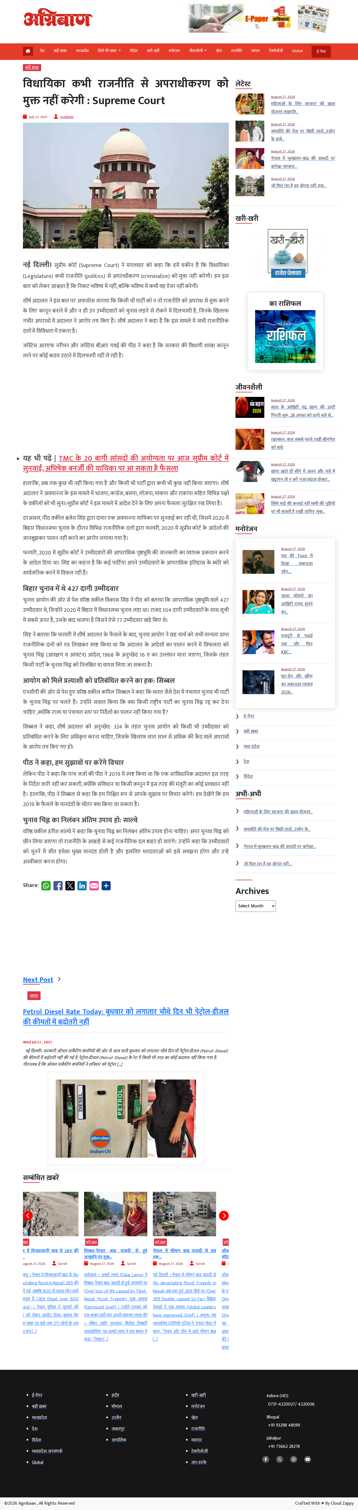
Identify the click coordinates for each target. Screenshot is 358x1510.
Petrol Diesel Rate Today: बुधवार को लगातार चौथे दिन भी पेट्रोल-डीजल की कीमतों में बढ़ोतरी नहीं (126, 1017)
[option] (57, 1267)
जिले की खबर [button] (107, 51)
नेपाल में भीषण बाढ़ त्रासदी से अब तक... (126, 1254)
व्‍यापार (255, 51)
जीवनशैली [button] (196, 51)
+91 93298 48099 (284, 1425)
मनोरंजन (174, 51)
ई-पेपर (321, 51)
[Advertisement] (126, 404)
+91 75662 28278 (284, 1446)
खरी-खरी (153, 51)
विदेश (134, 51)
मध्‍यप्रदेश (82, 51)
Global (297, 51)
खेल (219, 51)
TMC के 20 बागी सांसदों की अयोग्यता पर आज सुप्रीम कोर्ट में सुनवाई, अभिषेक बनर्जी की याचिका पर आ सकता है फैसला (126, 464)
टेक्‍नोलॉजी (276, 51)
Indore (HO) (291, 1400)
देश (42, 51)
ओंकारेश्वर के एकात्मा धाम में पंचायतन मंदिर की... (195, 1254)
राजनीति (236, 51)
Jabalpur (283, 1442)
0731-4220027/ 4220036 (291, 1404)
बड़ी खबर (60, 51)
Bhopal (283, 1421)
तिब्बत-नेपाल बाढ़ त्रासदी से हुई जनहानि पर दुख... (57, 1254)
